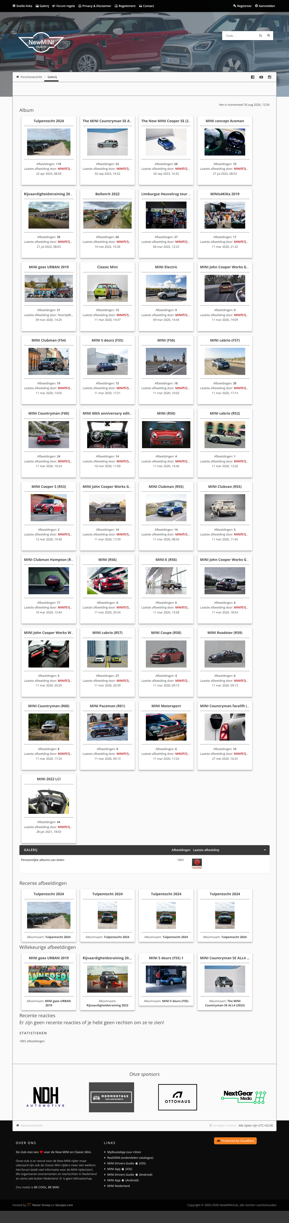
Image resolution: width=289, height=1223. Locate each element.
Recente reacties (37, 1015)
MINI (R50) (166, 413)
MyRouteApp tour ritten (124, 1152)
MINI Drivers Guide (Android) (129, 1175)
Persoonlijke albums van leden (42, 860)
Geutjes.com (64, 1205)
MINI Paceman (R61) (107, 705)
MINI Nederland (118, 1186)
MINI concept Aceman (225, 120)
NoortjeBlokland (69, 315)
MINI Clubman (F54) (49, 340)
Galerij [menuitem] (44, 6)
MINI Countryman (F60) (48, 413)
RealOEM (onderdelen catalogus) (130, 1158)
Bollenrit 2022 (107, 193)
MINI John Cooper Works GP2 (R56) (230, 559)
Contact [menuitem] (148, 6)
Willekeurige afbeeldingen (47, 947)
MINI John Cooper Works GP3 (225, 266)
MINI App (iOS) (119, 1169)
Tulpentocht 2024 (49, 120)
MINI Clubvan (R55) (225, 486)
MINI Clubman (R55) (166, 486)
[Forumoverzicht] (41, 43)
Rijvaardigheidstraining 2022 (49, 193)
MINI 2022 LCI (49, 778)
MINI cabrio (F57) (225, 340)
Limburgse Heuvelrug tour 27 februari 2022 (179, 193)
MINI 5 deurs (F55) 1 (166, 957)
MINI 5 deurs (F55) (107, 340)
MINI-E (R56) (166, 559)
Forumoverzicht (32, 1125)
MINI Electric (166, 266)
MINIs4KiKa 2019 (225, 193)
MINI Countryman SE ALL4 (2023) (228, 957)
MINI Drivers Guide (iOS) (126, 1163)
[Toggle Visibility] (264, 850)
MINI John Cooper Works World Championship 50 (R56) (71, 632)
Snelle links (24, 6)
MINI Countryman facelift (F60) (227, 705)
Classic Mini (107, 266)
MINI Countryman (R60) (48, 705)
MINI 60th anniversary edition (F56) (113, 413)
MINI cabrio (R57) (107, 632)
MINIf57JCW (66, 169)
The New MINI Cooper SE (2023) (168, 120)
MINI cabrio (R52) (225, 413)
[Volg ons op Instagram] (269, 77)
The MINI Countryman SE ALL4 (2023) (115, 120)
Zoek (260, 36)
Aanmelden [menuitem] (267, 6)
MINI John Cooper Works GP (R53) (112, 486)
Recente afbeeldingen (43, 883)
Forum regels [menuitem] (65, 6)
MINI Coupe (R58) (166, 632)
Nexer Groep (41, 1205)
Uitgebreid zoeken (269, 36)
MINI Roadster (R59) (224, 632)
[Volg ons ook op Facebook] (252, 77)
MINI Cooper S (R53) (49, 486)
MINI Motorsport (166, 705)
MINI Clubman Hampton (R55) (50, 559)
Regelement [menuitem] (126, 6)
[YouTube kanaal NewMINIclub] (261, 77)
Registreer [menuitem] (244, 6)
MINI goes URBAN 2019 (49, 266)
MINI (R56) (107, 559)
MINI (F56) (166, 340)
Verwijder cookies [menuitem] (225, 1125)
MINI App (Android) (123, 1180)
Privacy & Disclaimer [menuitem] (96, 6)
